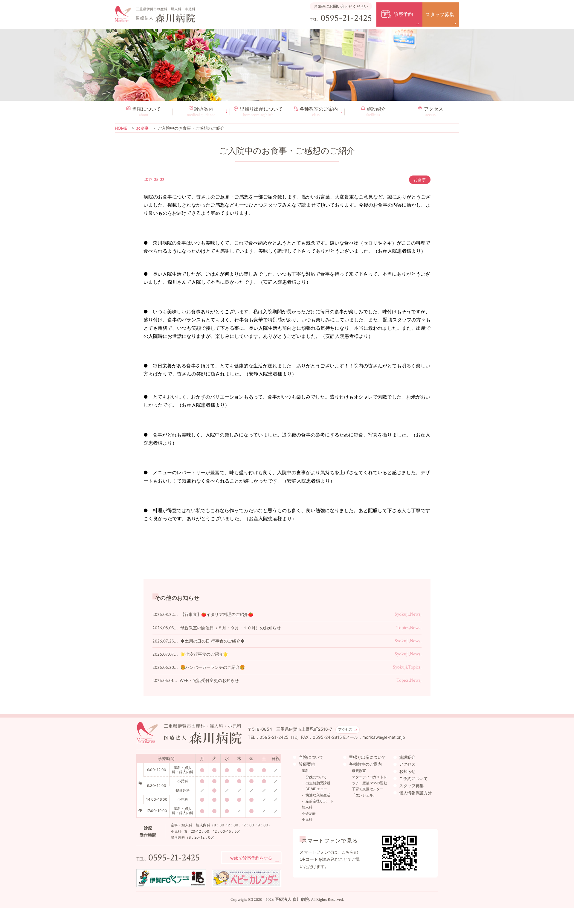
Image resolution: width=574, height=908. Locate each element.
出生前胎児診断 (318, 783)
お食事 (419, 179)
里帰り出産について (367, 757)
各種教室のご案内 (365, 764)
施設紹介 (376, 111)
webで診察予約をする (251, 857)
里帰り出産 (261, 111)
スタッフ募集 (411, 785)
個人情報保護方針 (415, 792)
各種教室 (319, 111)
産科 (305, 770)
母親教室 (359, 770)
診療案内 (201, 111)
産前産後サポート (320, 801)
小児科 (307, 819)
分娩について (316, 777)
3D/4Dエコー (316, 789)
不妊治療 (309, 813)
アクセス (433, 111)
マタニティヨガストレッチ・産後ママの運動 (369, 780)
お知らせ (407, 771)
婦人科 (307, 807)
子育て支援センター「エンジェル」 (368, 792)
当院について (146, 111)
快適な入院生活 (318, 795)
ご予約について (413, 778)
